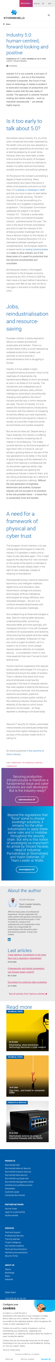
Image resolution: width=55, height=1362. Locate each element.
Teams (8, 1269)
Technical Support (13, 1232)
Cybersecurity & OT (26, 799)
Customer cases (12, 1192)
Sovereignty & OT (27, 869)
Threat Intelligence (13, 1242)
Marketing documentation (16, 1252)
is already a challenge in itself (30, 190)
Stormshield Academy (14, 1246)
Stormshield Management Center (19, 1182)
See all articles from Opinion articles (27, 994)
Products (10, 1161)
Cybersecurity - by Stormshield (22, 762)
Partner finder (11, 1209)
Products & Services (17, 1103)
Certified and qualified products (18, 1185)
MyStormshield (11, 1215)
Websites (9, 1279)
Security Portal (11, 1256)
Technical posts (15, 1012)
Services (9, 1228)
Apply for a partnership (15, 1212)
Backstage (9, 1273)
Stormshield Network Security (18, 1168)
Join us (36, 3)
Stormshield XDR (12, 1165)
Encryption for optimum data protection (27, 982)
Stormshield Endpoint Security (18, 1172)
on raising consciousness (35, 249)
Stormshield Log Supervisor (17, 1178)
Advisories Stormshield (15, 1195)
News (7, 1276)
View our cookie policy (11, 1350)
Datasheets (10, 1188)
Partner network (14, 1204)
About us (9, 1265)
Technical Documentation (16, 1249)
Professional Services (14, 1236)
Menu (8, 24)
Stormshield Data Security (16, 1175)
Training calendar (12, 1239)
